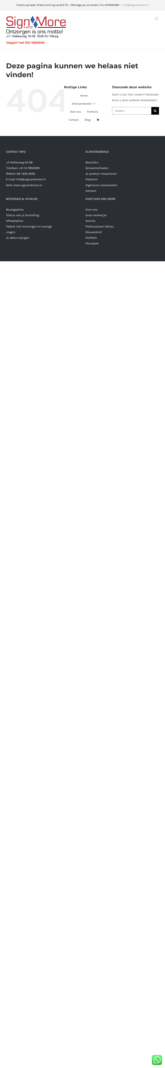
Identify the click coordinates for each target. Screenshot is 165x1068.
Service (91, 221)
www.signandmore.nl (27, 185)
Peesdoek (92, 243)
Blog (88, 119)
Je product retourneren (101, 173)
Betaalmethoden (97, 168)
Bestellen (92, 162)
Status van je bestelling (22, 215)
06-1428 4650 (26, 173)
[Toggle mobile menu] (157, 19)
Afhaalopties (14, 221)
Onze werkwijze (96, 215)
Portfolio (92, 111)
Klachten (92, 179)
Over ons (75, 111)
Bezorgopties (15, 209)
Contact (74, 119)
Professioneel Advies (100, 226)
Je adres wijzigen (17, 238)
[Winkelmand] (98, 120)
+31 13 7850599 (29, 168)
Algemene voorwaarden (102, 185)
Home (84, 95)
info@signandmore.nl (136, 4)
